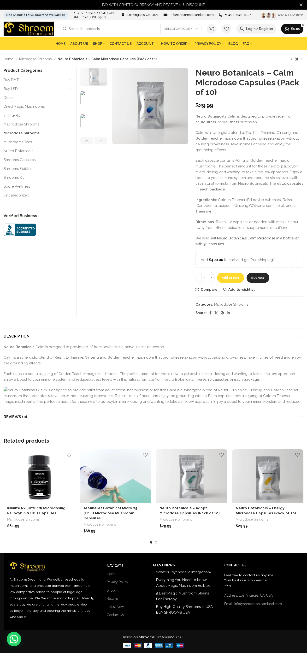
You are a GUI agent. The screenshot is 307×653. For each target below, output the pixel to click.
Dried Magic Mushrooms (24, 106)
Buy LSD (11, 89)
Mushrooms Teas (18, 142)
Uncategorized (16, 195)
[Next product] (301, 59)
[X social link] (216, 313)
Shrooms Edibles (18, 168)
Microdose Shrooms (36, 59)
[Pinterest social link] (222, 313)
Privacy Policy (117, 582)
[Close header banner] (301, 5)
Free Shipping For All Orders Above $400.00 (35, 15)
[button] (14, 639)
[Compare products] (211, 29)
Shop (111, 590)
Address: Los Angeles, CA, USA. (248, 595)
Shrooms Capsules (19, 160)
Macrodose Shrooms (21, 124)
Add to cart (230, 277)
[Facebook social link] (210, 313)
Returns (112, 598)
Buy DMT (11, 80)
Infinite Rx (12, 115)
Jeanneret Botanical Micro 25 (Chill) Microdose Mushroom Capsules (110, 513)
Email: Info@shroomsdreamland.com (253, 604)
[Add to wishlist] (69, 454)
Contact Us (115, 615)
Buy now (258, 277)
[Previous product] (291, 59)
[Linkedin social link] (228, 313)
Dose (8, 97)
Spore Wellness (17, 186)
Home (9, 59)
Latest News (116, 607)
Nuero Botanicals (18, 151)
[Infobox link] (140, 15)
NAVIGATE (115, 566)
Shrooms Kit (14, 177)
